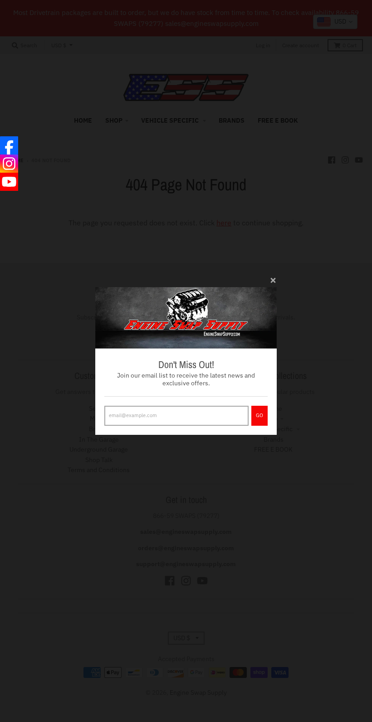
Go (259, 415)
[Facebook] (9, 145)
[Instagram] (9, 163)
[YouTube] (9, 182)
